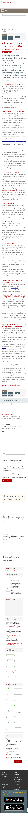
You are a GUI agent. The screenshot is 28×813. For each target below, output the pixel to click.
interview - (5, 534)
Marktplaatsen (17, 777)
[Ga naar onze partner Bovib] (18, 667)
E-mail (4, 453)
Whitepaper (4, 776)
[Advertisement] (14, 608)
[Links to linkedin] (16, 741)
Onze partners (4, 786)
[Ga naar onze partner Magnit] (10, 667)
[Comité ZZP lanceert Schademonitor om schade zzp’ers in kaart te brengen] (14, 508)
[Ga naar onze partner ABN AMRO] (18, 701)
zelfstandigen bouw (15, 385)
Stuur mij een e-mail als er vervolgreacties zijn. (14, 474)
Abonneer (17, 761)
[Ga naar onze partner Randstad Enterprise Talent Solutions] (10, 690)
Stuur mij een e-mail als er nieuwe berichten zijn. (14, 477)
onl (21, 384)
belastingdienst (7, 384)
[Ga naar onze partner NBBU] (10, 718)
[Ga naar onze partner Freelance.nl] (18, 712)
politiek (23, 384)
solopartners (4, 385)
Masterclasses (17, 774)
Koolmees (18, 384)
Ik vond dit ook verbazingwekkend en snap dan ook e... (14, 644)
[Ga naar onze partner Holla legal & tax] (18, 707)
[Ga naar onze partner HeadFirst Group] (18, 672)
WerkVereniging (9, 385)
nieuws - (5, 515)
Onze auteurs (4, 784)
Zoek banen (4, 788)
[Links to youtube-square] (8, 741)
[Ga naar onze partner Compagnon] (10, 672)
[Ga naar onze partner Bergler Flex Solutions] (10, 729)
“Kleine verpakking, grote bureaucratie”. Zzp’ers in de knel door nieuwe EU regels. (16, 593)
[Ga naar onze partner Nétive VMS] (10, 712)
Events (15, 772)
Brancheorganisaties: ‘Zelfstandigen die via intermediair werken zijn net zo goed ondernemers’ (13, 586)
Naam (4, 450)
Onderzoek (4, 774)
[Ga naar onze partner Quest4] (10, 695)
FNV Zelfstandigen (13, 384)
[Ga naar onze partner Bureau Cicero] (10, 724)
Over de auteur (10, 400)
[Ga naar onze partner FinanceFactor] (18, 655)
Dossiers (3, 772)
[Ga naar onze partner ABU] (18, 718)
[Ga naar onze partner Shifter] (10, 701)
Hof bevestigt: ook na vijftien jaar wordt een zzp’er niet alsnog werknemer (16, 579)
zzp (20, 385)
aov (3, 384)
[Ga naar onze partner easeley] (18, 690)
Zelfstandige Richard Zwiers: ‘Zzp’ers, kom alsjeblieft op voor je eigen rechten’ (13, 538)
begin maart (4, 117)
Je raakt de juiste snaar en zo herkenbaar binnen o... (13, 635)
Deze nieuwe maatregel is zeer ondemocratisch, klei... (13, 628)
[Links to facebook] (13, 741)
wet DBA (18, 210)
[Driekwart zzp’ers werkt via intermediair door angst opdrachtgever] (14, 548)
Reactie (4, 431)
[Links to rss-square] (20, 741)
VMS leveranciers (18, 779)
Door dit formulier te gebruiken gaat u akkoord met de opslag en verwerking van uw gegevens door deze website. (14, 468)
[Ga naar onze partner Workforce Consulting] (18, 695)
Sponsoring (16, 786)
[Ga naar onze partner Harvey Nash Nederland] (10, 678)
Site (3, 457)
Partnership (16, 784)
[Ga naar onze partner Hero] (18, 678)
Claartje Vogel (5, 30)
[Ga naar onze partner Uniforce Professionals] (18, 724)
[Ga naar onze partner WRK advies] (18, 729)
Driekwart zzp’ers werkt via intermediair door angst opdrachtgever (11, 559)
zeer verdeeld (14, 288)
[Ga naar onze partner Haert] (10, 707)
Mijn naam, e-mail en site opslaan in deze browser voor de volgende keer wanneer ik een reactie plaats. (13, 462)
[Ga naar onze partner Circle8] (10, 661)
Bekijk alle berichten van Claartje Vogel (11, 418)
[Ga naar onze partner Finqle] (10, 655)
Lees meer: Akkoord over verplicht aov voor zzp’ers (14, 141)
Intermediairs (17, 781)
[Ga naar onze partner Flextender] (18, 661)
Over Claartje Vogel (7, 414)
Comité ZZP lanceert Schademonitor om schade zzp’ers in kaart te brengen (14, 518)
